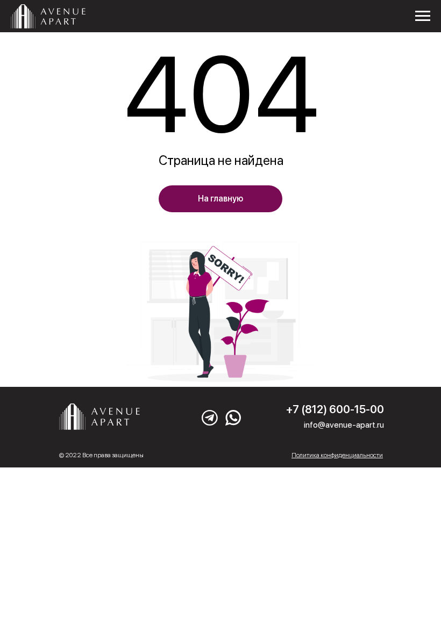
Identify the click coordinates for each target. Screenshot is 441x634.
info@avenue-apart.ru (344, 425)
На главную (220, 198)
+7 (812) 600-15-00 (335, 409)
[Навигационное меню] (422, 16)
